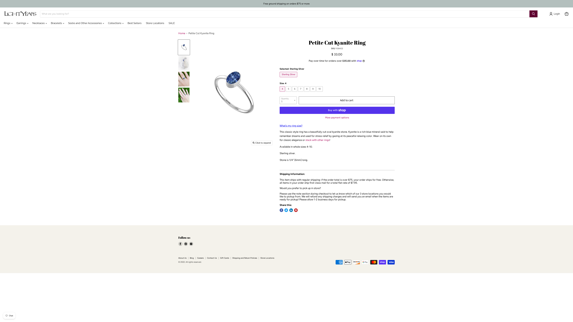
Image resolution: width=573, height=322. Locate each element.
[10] (320, 92)
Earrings (22, 23)
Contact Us (212, 258)
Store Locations (155, 23)
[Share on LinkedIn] (291, 210)
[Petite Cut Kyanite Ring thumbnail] (184, 47)
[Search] (533, 13)
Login (557, 13)
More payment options (337, 117)
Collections (115, 23)
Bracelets (57, 23)
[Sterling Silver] (289, 77)
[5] (289, 92)
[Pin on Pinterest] (296, 210)
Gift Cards (224, 258)
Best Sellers (134, 23)
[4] (283, 92)
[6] (295, 92)
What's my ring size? (291, 125)
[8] (307, 92)
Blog (192, 258)
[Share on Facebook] (281, 210)
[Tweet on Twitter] (286, 210)
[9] (313, 92)
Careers (200, 258)
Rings (7, 23)
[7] (301, 92)
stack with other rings (317, 139)
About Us (182, 258)
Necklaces (38, 23)
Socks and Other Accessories (85, 23)
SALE (172, 23)
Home (181, 33)
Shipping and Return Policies (244, 258)
